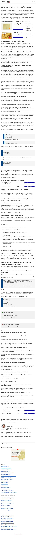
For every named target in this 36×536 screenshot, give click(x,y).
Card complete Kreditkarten (5, 474)
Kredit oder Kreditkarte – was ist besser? (7, 524)
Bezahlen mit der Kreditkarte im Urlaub (7, 516)
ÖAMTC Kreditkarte (4, 484)
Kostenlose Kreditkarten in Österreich (7, 498)
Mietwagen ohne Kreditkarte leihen (7, 521)
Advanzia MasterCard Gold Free (6, 468)
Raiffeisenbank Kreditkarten (5, 487)
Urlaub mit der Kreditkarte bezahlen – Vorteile (8, 529)
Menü (34, 1)
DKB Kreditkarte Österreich (5, 480)
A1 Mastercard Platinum (5, 466)
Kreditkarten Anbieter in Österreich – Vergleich (8, 526)
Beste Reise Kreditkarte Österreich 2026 (7, 472)
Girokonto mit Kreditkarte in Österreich (7, 497)
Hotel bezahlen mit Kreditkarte (6, 519)
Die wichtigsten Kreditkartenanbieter (7, 518)
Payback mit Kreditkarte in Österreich (7, 503)
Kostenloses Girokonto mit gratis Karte (7, 506)
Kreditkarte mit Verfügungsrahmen (7, 510)
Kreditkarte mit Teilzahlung (5, 505)
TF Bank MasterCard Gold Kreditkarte (7, 490)
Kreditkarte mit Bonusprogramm (6, 500)
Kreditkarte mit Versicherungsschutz (7, 508)
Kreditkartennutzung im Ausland (6, 527)
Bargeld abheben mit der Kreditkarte (7, 515)
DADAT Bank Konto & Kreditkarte (6, 477)
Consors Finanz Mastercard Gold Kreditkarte (8, 476)
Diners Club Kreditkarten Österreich (7, 479)
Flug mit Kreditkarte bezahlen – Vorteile (7, 523)
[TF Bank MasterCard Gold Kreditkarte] (6, 23)
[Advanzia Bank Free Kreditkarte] (6, 32)
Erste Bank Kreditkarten (5, 482)
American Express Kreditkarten (6, 469)
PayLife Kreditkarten (4, 485)
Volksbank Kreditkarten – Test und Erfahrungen (9, 492)
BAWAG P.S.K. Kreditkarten (5, 471)
